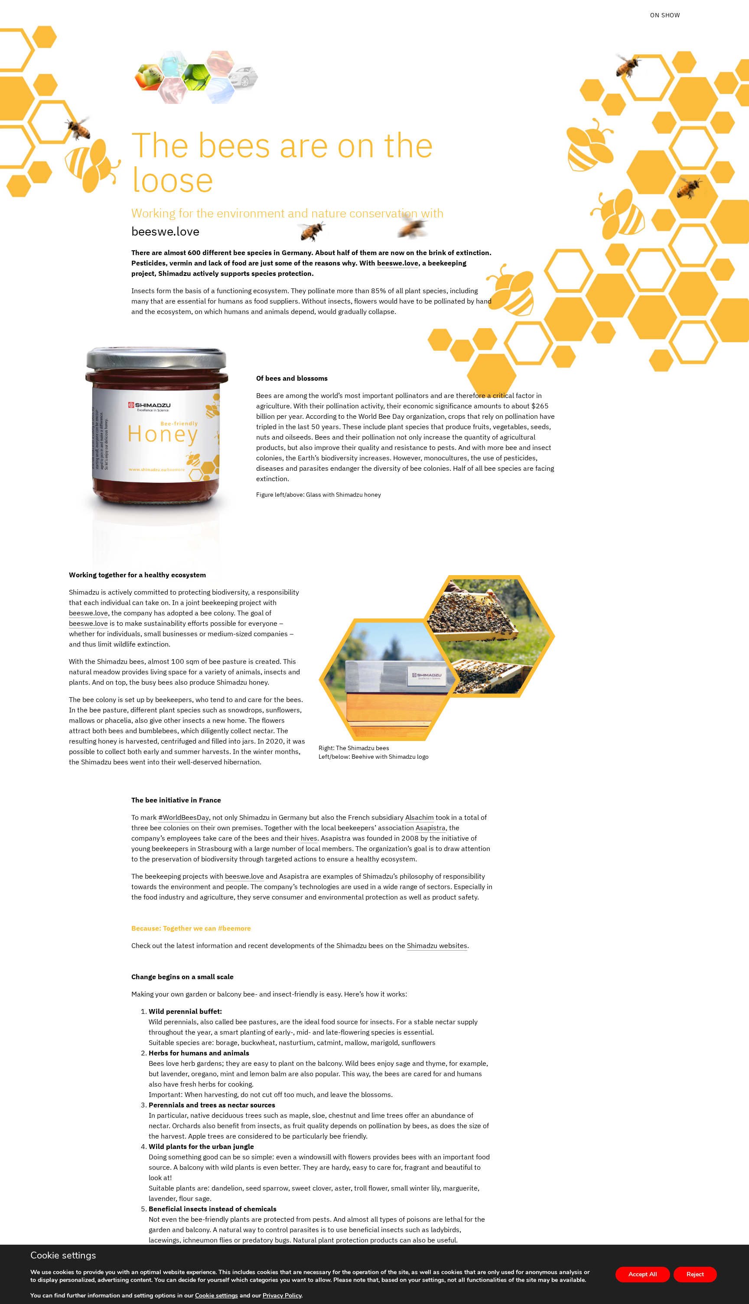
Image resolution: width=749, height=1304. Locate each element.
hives (309, 838)
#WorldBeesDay (183, 817)
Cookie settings (216, 1296)
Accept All (643, 1274)
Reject (695, 1274)
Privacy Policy (282, 1295)
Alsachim (419, 817)
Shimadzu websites (437, 945)
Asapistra (431, 827)
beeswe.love (165, 231)
